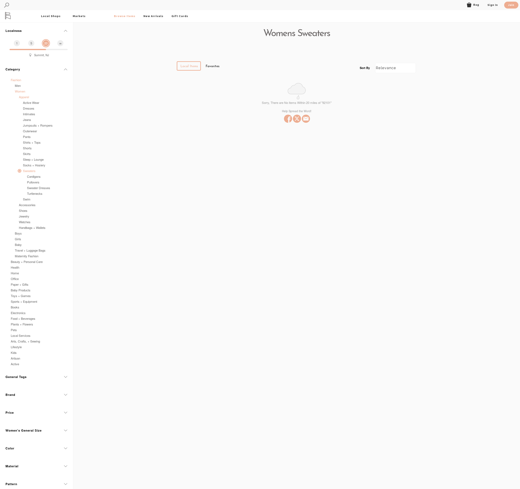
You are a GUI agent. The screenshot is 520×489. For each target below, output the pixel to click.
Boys (18, 233)
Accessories (27, 205)
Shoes (23, 210)
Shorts (27, 148)
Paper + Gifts (19, 284)
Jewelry (24, 216)
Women (20, 91)
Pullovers (33, 182)
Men (18, 85)
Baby (18, 244)
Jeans (27, 119)
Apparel (24, 97)
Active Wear (31, 102)
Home (15, 273)
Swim (26, 199)
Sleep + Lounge (33, 159)
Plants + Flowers (22, 324)
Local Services (20, 335)
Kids (14, 352)
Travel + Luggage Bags (30, 250)
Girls (18, 239)
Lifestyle (16, 347)
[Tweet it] (296, 119)
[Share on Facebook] (287, 119)
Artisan (15, 358)
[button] (6, 5)
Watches (24, 222)
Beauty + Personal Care (27, 262)
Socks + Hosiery (34, 165)
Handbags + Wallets (32, 227)
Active (15, 364)
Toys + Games (21, 296)
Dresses (28, 108)
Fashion (16, 80)
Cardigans (34, 176)
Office (15, 279)
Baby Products (20, 290)
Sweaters (29, 171)
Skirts (27, 154)
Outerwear (30, 131)
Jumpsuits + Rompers (38, 125)
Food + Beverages (23, 318)
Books (15, 307)
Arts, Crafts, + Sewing (25, 341)
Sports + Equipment (24, 301)
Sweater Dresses (38, 188)
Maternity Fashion (26, 256)
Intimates (29, 114)
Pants (27, 137)
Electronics (18, 313)
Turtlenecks (34, 193)
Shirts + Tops (32, 142)
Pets (14, 330)
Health (15, 267)
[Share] (305, 119)
